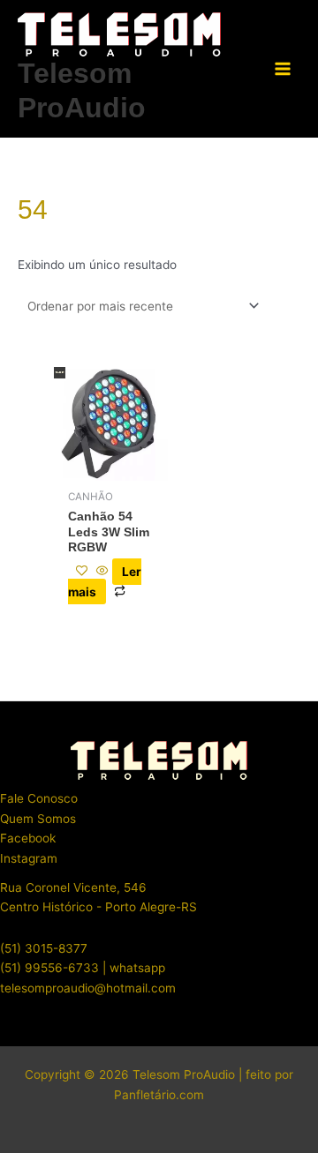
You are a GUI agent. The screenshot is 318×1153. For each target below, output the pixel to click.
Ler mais (104, 582)
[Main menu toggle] (283, 69)
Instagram (28, 858)
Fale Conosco (39, 798)
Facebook (28, 838)
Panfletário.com (159, 1095)
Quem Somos (38, 819)
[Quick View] (102, 572)
